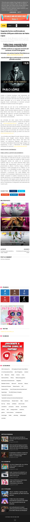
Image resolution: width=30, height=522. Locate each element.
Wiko (21, 401)
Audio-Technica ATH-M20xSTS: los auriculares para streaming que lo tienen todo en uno (18, 473)
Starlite (9, 41)
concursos (11, 406)
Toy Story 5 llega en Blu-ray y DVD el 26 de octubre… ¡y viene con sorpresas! (18, 466)
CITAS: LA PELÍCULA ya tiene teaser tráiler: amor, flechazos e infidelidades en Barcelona (18, 481)
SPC (22, 386)
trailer (10, 415)
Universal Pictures (5, 401)
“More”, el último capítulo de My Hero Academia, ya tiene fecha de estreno (19, 493)
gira (9, 40)
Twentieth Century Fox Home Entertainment (12, 398)
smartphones (18, 412)
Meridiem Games (5, 383)
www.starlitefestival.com (15, 55)
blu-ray (3, 403)
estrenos (22, 409)
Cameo (18, 375)
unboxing (16, 415)
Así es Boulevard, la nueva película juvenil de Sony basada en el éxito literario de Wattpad (18, 508)
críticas (17, 406)
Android (26, 372)
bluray (8, 403)
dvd (8, 409)
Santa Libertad (4, 41)
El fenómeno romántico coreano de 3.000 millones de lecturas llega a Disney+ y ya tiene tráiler (18, 454)
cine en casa (21, 403)
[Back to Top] (15, 520)
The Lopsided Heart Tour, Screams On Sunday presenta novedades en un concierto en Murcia (14, 212)
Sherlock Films (4, 389)
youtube (3, 418)
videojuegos (23, 415)
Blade (12, 375)
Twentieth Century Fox (6, 395)
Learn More (12, 12)
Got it (19, 12)
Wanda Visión (15, 401)
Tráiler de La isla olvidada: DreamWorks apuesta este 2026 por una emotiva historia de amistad (18, 501)
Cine (23, 375)
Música (20, 40)
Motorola (20, 383)
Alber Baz (4, 204)
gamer (3, 412)
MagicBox (19, 380)
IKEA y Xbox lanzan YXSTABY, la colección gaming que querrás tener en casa (18, 438)
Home (3, 25)
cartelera (14, 403)
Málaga (12, 40)
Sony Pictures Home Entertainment (18, 389)
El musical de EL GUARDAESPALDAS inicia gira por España (14, 227)
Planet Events (16, 386)
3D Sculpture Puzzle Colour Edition (20, 369)
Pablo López (25, 40)
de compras (24, 406)
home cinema (10, 412)
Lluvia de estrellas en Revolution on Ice (13, 242)
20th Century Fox (5, 369)
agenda (16, 38)
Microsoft (14, 383)
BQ (2, 375)
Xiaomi (26, 401)
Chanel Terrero (5, 219)
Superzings (4, 392)
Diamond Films (5, 377)
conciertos (20, 38)
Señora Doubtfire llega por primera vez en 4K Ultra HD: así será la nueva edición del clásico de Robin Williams (18, 446)
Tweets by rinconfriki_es (7, 331)
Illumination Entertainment (7, 380)
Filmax (12, 377)
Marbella (16, 40)
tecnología (4, 415)
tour (13, 41)
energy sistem (14, 409)
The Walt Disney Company (15, 392)
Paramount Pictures (6, 386)
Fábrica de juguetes (20, 377)
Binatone (7, 375)
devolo (3, 409)
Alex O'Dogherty (18, 372)
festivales (5, 40)
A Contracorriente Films (7, 372)
